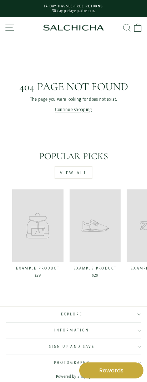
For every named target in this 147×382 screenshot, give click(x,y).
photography (72, 362)
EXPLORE (72, 314)
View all (73, 172)
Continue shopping (73, 109)
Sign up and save (72, 346)
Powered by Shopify (73, 376)
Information (71, 330)
